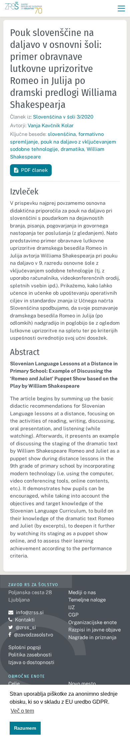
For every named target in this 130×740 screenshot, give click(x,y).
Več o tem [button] (22, 711)
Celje (14, 683)
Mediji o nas (82, 592)
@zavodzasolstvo (30, 634)
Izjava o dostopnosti (31, 662)
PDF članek (34, 170)
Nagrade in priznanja (92, 637)
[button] (121, 8)
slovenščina (62, 134)
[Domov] (23, 8)
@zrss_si (22, 627)
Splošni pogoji (24, 647)
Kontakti (25, 619)
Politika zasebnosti (30, 654)
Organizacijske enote (92, 622)
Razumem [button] (25, 728)
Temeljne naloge (87, 599)
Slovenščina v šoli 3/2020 (63, 117)
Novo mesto (82, 683)
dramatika (72, 149)
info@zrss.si (26, 612)
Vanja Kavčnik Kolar (51, 125)
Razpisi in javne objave (94, 629)
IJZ (71, 607)
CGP (73, 614)
